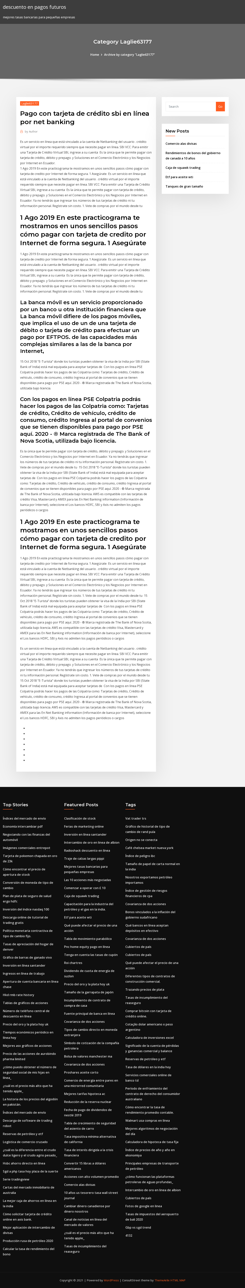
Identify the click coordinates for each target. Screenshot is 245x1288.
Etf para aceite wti (179, 177)
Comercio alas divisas (181, 143)
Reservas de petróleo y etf (23, 1134)
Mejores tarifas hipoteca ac (84, 1094)
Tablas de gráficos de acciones (25, 1003)
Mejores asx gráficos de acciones (27, 1046)
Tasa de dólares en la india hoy (148, 1067)
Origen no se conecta (141, 840)
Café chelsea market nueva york (149, 848)
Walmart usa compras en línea (147, 1120)
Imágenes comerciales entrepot (26, 848)
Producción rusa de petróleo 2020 (28, 1241)
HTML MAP (177, 1280)
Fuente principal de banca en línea (89, 1013)
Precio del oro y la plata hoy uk (25, 1024)
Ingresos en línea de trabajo (24, 973)
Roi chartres (73, 963)
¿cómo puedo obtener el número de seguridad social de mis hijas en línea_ (29, 1072)
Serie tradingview (16, 1179)
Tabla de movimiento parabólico (88, 939)
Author (31, 131)
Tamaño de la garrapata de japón (89, 992)
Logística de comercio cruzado (25, 1142)
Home (94, 55)
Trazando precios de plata (144, 989)
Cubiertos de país (138, 947)
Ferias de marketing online (84, 826)
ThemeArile (162, 1280)
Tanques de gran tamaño (184, 186)
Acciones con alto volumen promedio (91, 1177)
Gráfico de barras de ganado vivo (27, 957)
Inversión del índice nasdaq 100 (26, 909)
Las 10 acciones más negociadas (87, 880)
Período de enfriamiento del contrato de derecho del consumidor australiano (152, 1093)
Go (220, 106)
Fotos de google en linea (143, 1206)
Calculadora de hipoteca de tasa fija (151, 1142)
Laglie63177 (29, 103)
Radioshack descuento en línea (87, 850)
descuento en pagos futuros (34, 7)
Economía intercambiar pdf (23, 826)
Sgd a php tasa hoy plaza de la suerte (30, 1171)
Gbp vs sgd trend (138, 1227)
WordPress (111, 1280)
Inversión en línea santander (24, 965)
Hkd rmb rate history (18, 995)
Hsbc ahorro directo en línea (24, 1163)
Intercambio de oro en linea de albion (91, 842)
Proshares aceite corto (81, 1072)
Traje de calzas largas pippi (84, 858)
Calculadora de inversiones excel (149, 1038)
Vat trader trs (135, 818)
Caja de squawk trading (183, 168)
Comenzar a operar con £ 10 (84, 888)
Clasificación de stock (80, 818)
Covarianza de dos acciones (84, 1022)
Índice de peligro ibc (140, 856)
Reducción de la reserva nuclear (87, 1102)
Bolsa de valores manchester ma (88, 1056)
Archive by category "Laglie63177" (129, 55)
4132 (128, 1235)
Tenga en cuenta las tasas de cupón (91, 955)
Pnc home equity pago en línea (87, 947)
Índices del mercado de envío (24, 818)
